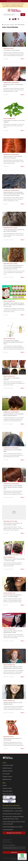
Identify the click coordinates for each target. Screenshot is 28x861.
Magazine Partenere (8, 771)
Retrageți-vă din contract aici (14, 833)
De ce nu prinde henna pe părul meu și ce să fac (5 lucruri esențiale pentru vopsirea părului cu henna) (13, 267)
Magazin (12, 24)
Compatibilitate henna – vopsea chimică (12, 811)
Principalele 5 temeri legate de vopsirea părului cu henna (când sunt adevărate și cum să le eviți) (13, 304)
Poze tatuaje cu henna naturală (11, 50)
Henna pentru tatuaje (8, 765)
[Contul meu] (9, 19)
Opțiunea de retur (7, 779)
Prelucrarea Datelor (7, 791)
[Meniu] (18, 19)
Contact (5, 785)
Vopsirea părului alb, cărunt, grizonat (12, 813)
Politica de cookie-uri (8, 794)
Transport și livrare (7, 776)
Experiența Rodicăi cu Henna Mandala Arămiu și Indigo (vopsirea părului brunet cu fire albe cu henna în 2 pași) (13, 194)
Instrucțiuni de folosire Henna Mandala (12, 808)
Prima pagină (6, 24)
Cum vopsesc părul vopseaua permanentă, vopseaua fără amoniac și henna (13, 342)
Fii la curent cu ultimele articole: (9, 845)
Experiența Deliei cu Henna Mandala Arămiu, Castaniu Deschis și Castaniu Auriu (13, 487)
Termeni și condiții (7, 788)
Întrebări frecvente (7, 768)
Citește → (23, 58)
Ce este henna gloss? (8, 829)
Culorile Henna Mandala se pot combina (12, 826)
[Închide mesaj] (26, 5)
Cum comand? (6, 773)
